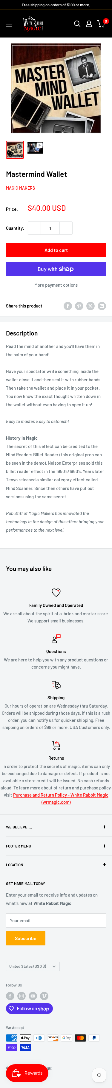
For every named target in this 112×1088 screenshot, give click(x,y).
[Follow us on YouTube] (33, 996)
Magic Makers (20, 188)
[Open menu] (9, 24)
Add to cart (56, 250)
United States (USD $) (27, 966)
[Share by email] (102, 305)
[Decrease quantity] (34, 228)
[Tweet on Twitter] (90, 305)
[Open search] (77, 24)
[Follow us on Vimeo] (44, 996)
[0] (101, 23)
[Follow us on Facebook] (10, 996)
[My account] (89, 24)
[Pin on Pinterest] (79, 305)
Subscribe (25, 938)
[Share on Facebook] (68, 305)
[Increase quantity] (66, 228)
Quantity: (15, 228)
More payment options (56, 285)
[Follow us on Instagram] (21, 996)
